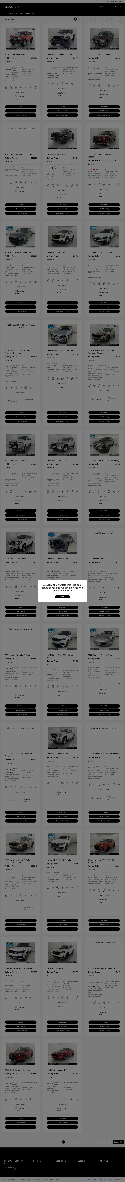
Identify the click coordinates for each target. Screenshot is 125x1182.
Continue (62, 596)
